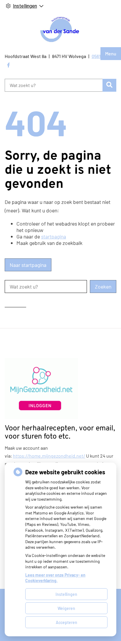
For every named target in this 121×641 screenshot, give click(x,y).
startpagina (53, 236)
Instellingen (66, 594)
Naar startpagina (28, 265)
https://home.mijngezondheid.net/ (49, 455)
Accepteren (66, 622)
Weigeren (66, 608)
